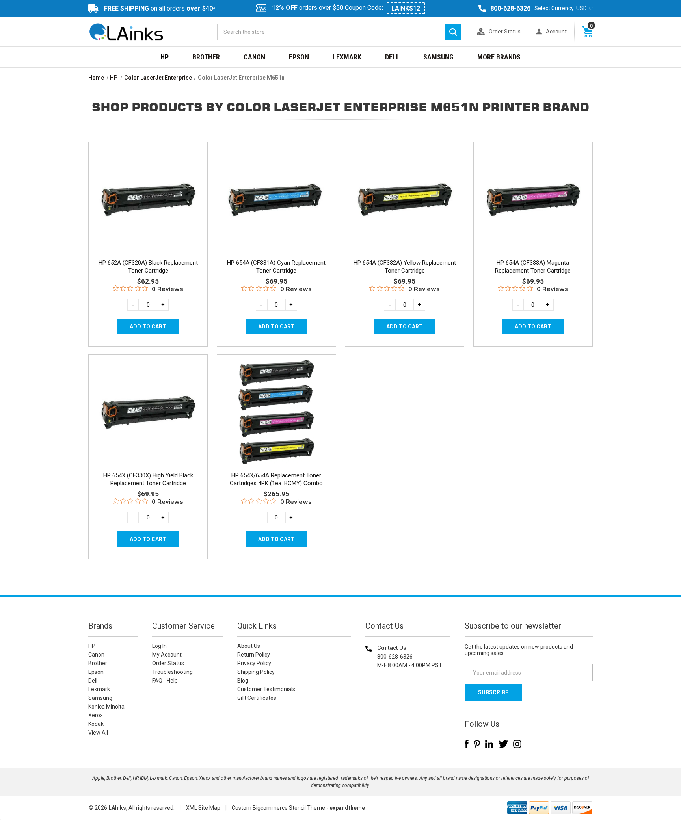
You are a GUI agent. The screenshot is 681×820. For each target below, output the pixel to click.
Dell (392, 57)
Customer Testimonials (266, 689)
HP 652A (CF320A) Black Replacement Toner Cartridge (148, 266)
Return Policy (253, 654)
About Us (248, 646)
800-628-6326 (510, 8)
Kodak (96, 724)
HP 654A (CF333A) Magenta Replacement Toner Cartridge (533, 266)
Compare (146, 208)
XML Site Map (203, 808)
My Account (167, 654)
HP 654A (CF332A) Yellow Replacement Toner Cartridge (405, 266)
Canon (254, 57)
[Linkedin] (489, 744)
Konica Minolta (106, 706)
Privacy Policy (254, 663)
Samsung (438, 57)
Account (556, 31)
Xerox (95, 715)
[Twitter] (503, 744)
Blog (242, 680)
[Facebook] (467, 744)
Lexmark (347, 57)
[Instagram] (517, 744)
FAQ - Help (165, 680)
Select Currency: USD (561, 8)
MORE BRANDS (499, 57)
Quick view (147, 190)
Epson (299, 57)
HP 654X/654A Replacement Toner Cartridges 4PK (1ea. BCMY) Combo (276, 479)
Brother (206, 57)
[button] (408, 715)
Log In (159, 646)
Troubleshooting (172, 672)
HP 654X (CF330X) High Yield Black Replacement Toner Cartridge (148, 479)
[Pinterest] (477, 744)
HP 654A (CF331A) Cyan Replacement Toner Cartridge (276, 266)
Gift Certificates (256, 698)
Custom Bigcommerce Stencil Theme (278, 808)
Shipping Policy (256, 672)
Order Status (505, 31)
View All (98, 732)
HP (164, 57)
